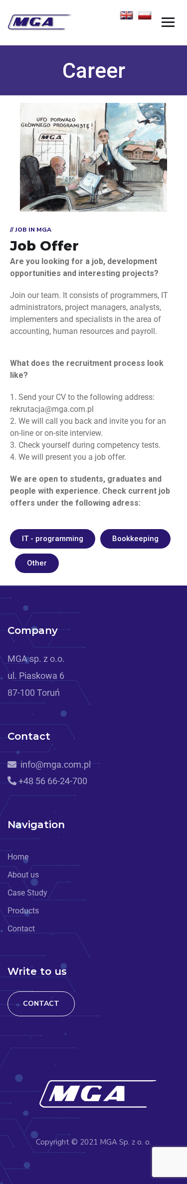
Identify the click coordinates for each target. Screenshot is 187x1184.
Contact (41, 1003)
